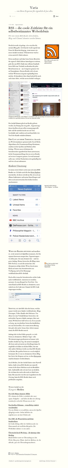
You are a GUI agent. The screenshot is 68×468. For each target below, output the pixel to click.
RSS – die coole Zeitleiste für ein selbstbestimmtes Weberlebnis (30, 29)
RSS (17, 454)
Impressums (47, 266)
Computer (34, 454)
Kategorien (37, 356)
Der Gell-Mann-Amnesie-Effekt (19, 394)
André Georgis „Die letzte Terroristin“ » (47, 461)
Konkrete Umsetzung (17, 166)
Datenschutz (21, 454)
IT (31, 454)
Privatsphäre (27, 454)
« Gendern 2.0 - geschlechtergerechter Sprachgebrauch (19, 461)
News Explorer (35, 172)
